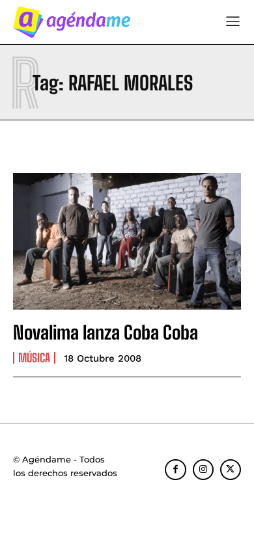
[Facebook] (175, 469)
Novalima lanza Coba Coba (105, 332)
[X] (230, 469)
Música (34, 358)
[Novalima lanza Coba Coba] (127, 241)
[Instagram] (203, 469)
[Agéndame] (71, 22)
